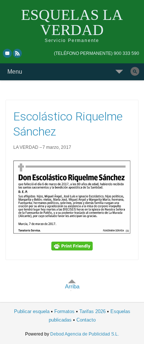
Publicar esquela (31, 311)
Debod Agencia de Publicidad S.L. (84, 334)
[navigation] (96, 53)
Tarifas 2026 (92, 311)
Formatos (64, 311)
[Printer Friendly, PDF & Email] (72, 246)
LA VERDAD (25, 147)
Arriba (72, 286)
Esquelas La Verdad (72, 22)
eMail (7, 53)
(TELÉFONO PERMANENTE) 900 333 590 (96, 53)
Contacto (86, 320)
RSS (18, 53)
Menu (14, 72)
